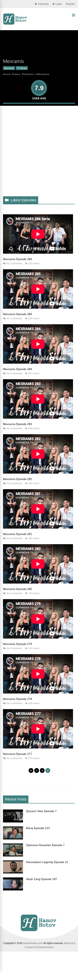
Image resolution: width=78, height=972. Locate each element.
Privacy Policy (46, 947)
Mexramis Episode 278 (17, 699)
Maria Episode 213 (38, 828)
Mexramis (9, 68)
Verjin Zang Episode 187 (41, 879)
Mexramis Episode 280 (17, 589)
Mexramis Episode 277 (17, 753)
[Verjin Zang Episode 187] (13, 889)
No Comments (14, 263)
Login (59, 4)
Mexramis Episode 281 (17, 534)
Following (43, 4)
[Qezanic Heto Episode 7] (13, 821)
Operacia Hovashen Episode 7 (45, 845)
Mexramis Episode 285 (17, 314)
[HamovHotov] (15, 24)
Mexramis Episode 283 (17, 424)
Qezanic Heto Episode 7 (41, 811)
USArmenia (42, 74)
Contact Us (31, 947)
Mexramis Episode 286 (17, 259)
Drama (16, 74)
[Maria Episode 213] (13, 838)
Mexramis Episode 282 (17, 479)
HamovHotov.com (32, 943)
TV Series (22, 68)
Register (70, 4)
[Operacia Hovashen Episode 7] (13, 855)
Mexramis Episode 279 (17, 644)
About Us (69, 943)
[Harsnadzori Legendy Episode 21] (13, 872)
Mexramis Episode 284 (17, 369)
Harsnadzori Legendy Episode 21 (47, 862)
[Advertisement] (39, 154)
